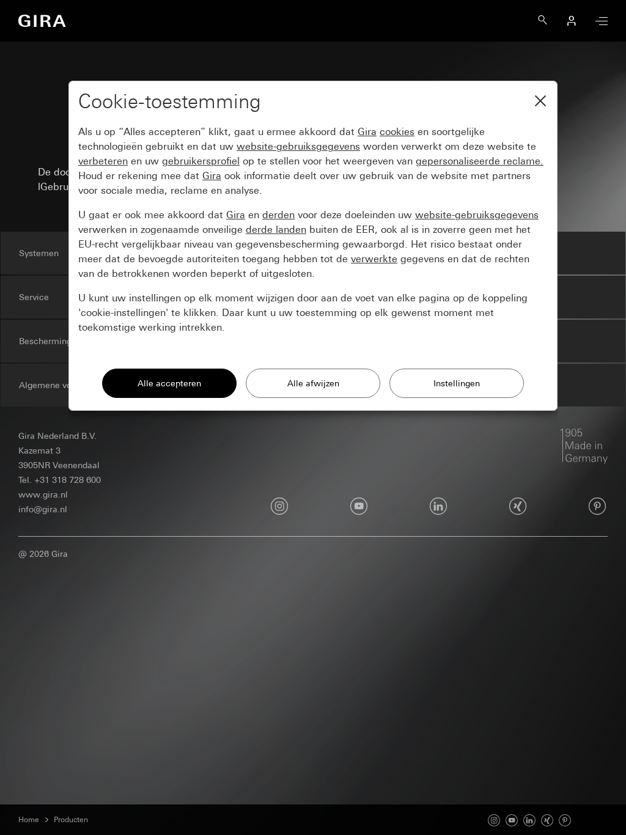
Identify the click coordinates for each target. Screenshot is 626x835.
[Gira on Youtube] (511, 819)
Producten (71, 819)
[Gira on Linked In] (529, 819)
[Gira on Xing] (547, 819)
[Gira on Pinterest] (597, 506)
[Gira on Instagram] (494, 819)
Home (28, 819)
